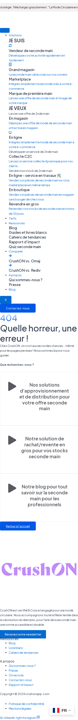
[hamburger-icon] (5, 30)
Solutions (15, 35)
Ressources (17, 223)
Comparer (16, 251)
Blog (12, 289)
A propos (15, 275)
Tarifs (12, 218)
